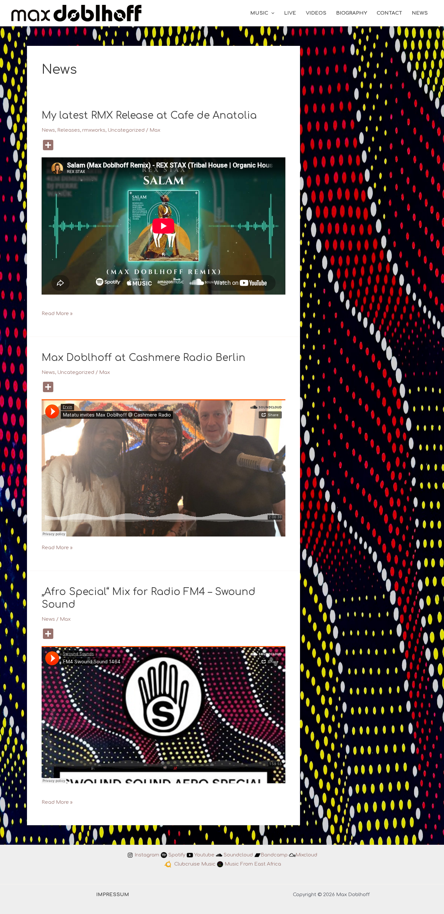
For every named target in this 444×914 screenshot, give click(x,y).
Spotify (176, 855)
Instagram (147, 855)
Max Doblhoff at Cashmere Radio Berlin (143, 357)
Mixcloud (306, 855)
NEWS (420, 13)
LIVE (290, 13)
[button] (271, 13)
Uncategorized (126, 130)
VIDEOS (316, 13)
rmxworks (93, 130)
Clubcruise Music (194, 864)
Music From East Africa (253, 864)
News (48, 130)
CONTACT (389, 13)
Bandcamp (274, 855)
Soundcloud (238, 855)
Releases (68, 130)
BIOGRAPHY (351, 13)
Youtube (204, 855)
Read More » (57, 314)
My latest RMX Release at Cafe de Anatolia (149, 115)
